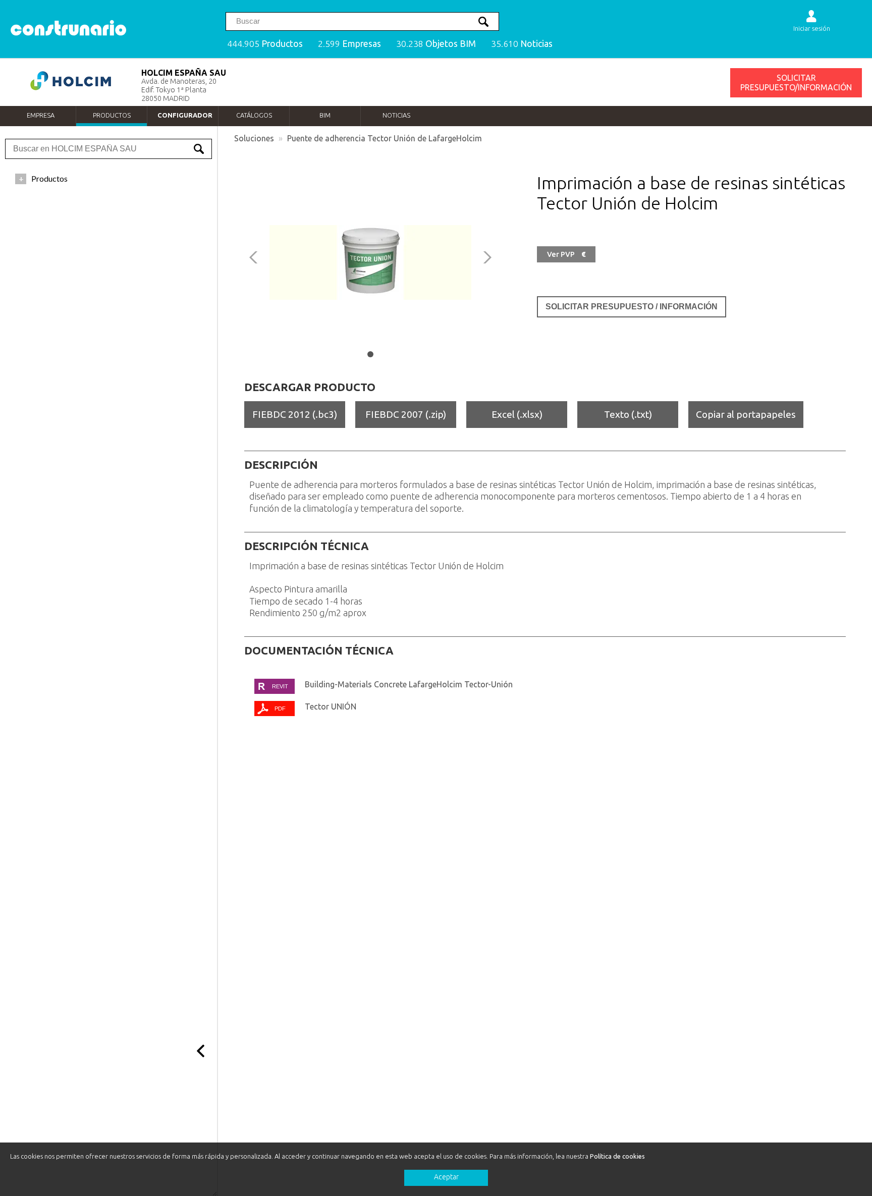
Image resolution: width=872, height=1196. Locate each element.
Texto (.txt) (628, 414)
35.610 (522, 43)
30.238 (436, 43)
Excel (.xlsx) (517, 414)
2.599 (349, 43)
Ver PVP (566, 254)
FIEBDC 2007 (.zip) (405, 414)
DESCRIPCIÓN (281, 465)
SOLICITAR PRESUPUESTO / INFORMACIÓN (632, 306)
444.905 (265, 43)
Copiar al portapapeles (746, 414)
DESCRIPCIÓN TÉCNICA (306, 546)
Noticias (396, 115)
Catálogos (254, 115)
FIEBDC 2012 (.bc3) (294, 414)
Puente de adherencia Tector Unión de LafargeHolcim (384, 138)
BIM (325, 115)
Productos (112, 115)
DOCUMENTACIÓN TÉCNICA (319, 650)
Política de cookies (617, 1156)
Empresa (40, 115)
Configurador (184, 115)
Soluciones (254, 138)
